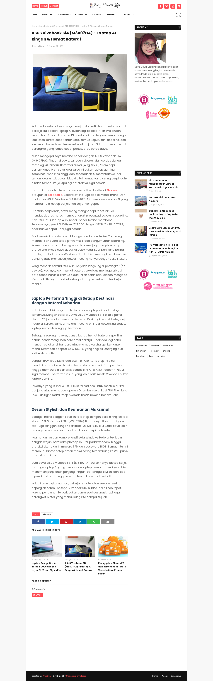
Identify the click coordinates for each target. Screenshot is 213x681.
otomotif (154, 351)
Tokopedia (55, 195)
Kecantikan (141, 345)
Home (35, 6)
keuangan (141, 351)
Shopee (111, 190)
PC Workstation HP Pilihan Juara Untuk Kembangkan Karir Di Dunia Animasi (164, 248)
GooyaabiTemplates (76, 676)
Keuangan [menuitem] (97, 14)
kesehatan (168, 345)
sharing (166, 351)
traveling (161, 356)
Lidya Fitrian (39, 46)
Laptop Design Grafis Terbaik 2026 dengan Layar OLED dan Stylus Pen (46, 567)
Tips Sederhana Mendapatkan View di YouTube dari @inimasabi (163, 184)
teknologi (43, 26)
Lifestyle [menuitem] (128, 14)
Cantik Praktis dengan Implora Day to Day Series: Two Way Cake (164, 214)
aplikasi (155, 345)
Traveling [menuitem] (47, 14)
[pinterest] (179, 6)
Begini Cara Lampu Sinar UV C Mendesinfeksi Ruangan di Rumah (165, 231)
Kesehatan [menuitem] (81, 14)
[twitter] (166, 6)
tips (151, 356)
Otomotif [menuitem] (113, 14)
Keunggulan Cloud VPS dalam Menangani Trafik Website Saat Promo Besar (112, 568)
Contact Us (176, 676)
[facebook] (160, 6)
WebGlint (47, 676)
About (44, 6)
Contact (54, 6)
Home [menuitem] (35, 14)
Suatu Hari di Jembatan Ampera (162, 199)
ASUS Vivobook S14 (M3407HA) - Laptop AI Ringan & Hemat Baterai (78, 567)
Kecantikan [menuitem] (64, 14)
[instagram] (172, 6)
